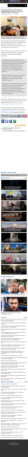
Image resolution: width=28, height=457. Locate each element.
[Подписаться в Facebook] (19, 116)
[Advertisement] (14, 151)
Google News (13, 116)
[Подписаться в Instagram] (23, 116)
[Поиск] (25, 5)
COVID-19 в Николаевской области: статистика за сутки (11, 128)
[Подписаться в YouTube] (25, 116)
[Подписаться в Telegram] (21, 116)
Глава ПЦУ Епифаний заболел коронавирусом (13, 130)
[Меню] (2, 1)
